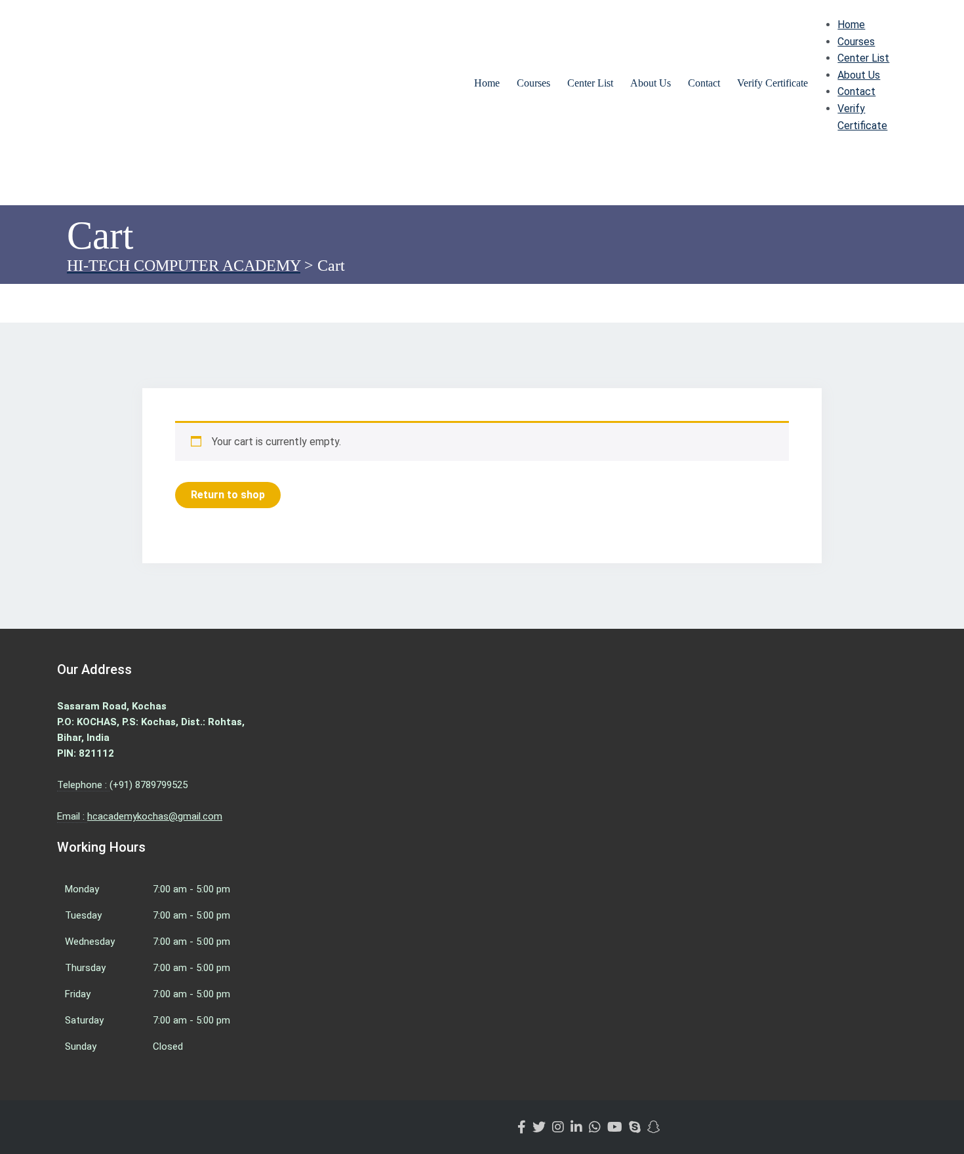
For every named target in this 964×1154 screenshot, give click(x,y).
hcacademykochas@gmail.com (154, 816)
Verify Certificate (772, 83)
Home (487, 83)
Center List (590, 83)
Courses (533, 83)
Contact (704, 83)
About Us (650, 83)
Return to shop (228, 494)
